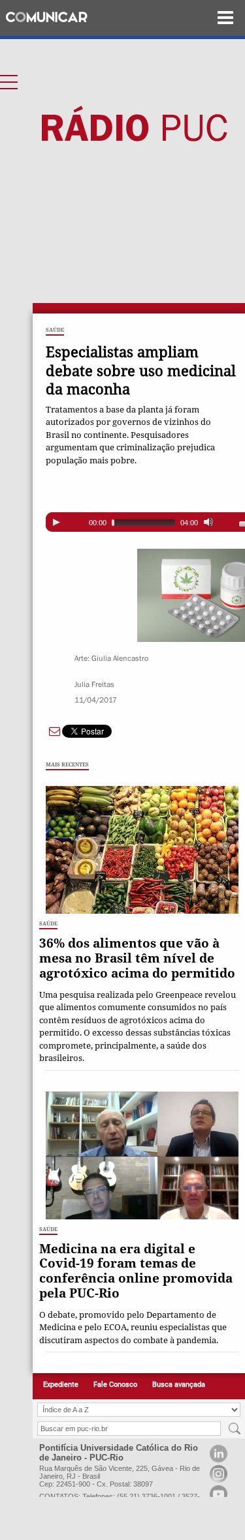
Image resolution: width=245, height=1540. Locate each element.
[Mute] (208, 522)
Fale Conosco (115, 1384)
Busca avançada (178, 1384)
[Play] (56, 522)
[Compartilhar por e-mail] (55, 730)
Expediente (60, 1384)
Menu (225, 18)
